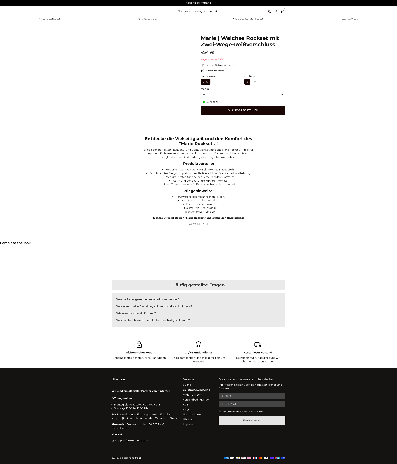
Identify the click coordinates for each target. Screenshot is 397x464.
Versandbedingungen (196, 399)
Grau (206, 81)
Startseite (184, 11)
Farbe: (208, 76)
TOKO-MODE (135, 458)
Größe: (249, 76)
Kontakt (214, 11)
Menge (205, 88)
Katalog (199, 11)
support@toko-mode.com (130, 440)
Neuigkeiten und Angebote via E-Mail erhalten (243, 411)
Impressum (190, 424)
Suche (187, 384)
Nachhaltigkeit (192, 414)
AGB (186, 404)
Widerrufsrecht (192, 394)
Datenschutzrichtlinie (196, 389)
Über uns (189, 419)
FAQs (186, 409)
